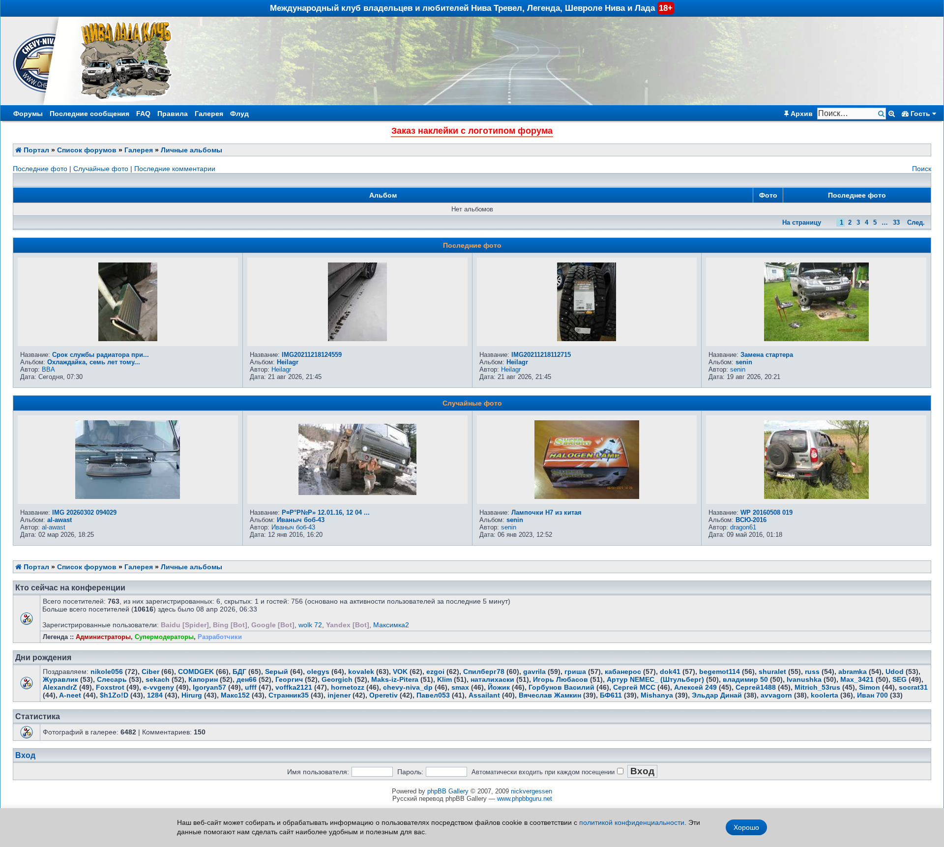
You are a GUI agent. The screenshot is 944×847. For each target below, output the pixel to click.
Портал (35, 150)
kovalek (361, 671)
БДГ (239, 671)
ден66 (246, 679)
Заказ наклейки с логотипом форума (472, 131)
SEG (899, 679)
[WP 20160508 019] (816, 496)
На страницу (801, 222)
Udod (894, 671)
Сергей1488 (756, 687)
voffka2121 (293, 687)
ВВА (48, 369)
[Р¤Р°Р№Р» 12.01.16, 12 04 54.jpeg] (357, 493)
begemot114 (719, 671)
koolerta (824, 695)
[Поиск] (882, 114)
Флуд (239, 113)
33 (896, 222)
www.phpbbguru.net (524, 798)
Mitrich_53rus (817, 687)
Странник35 (288, 695)
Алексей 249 (695, 687)
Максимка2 (391, 625)
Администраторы (103, 637)
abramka (852, 671)
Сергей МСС (634, 687)
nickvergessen (531, 791)
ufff (251, 687)
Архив (801, 113)
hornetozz (347, 687)
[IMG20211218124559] (357, 339)
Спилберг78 (483, 671)
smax (460, 687)
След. (916, 222)
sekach (158, 679)
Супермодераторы (164, 637)
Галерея (209, 113)
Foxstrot (110, 687)
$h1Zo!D (114, 695)
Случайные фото (100, 169)
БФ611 (611, 695)
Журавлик (60, 679)
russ (812, 671)
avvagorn (776, 695)
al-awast (59, 520)
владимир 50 (745, 679)
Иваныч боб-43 (300, 520)
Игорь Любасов (560, 679)
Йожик (499, 687)
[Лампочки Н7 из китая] (586, 496)
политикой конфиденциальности (631, 822)
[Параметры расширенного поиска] (891, 113)
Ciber (150, 671)
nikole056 (106, 671)
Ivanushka (804, 679)
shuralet (772, 671)
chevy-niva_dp (408, 687)
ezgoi (435, 671)
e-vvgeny (158, 687)
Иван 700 (872, 695)
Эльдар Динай (717, 695)
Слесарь (112, 679)
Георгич (289, 679)
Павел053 (433, 695)
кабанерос (623, 671)
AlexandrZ (60, 687)
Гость (920, 113)
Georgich (337, 679)
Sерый (276, 671)
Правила (172, 113)
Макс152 (235, 695)
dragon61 (743, 527)
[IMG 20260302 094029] (127, 496)
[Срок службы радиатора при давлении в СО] (127, 339)
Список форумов (87, 150)
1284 (155, 695)
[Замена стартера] (816, 339)
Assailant (484, 695)
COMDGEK (196, 671)
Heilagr (287, 362)
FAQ (143, 113)
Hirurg (191, 695)
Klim (444, 679)
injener (339, 695)
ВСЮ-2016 (751, 520)
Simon (869, 687)
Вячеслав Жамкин (550, 695)
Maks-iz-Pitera (394, 679)
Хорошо (746, 827)
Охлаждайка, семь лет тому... (93, 362)
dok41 (670, 671)
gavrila (534, 671)
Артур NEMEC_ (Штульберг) (655, 679)
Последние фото (40, 169)
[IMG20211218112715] (586, 339)
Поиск (921, 169)
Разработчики (220, 637)
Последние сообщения (89, 113)
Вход (25, 755)
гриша (575, 671)
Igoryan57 (209, 687)
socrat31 (913, 687)
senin (744, 362)
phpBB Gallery (448, 791)
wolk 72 (310, 625)
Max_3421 (857, 679)
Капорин (203, 679)
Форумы (28, 113)
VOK (400, 671)
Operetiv (383, 695)
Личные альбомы (191, 150)
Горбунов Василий (561, 687)
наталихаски (492, 679)
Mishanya (657, 695)
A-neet (70, 695)
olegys (318, 671)
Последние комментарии (174, 169)
